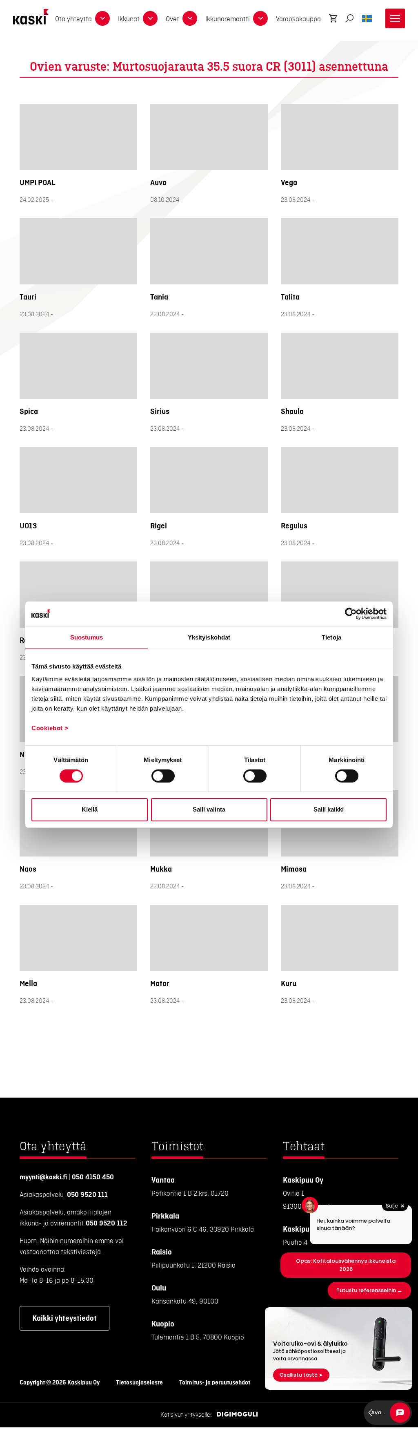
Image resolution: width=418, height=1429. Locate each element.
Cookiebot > (50, 728)
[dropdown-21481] (150, 18)
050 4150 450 (93, 1177)
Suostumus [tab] (86, 636)
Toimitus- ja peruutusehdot (214, 1383)
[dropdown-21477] (102, 18)
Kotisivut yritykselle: (186, 1415)
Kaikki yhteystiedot (64, 1318)
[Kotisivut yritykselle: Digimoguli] (237, 1415)
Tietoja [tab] (331, 636)
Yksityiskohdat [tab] (209, 636)
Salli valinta (209, 809)
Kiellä (90, 809)
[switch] (163, 776)
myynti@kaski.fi (43, 1177)
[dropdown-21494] (189, 18)
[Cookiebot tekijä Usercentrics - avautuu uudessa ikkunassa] (351, 613)
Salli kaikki (329, 809)
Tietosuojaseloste (139, 1383)
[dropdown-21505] (260, 18)
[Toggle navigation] (395, 18)
